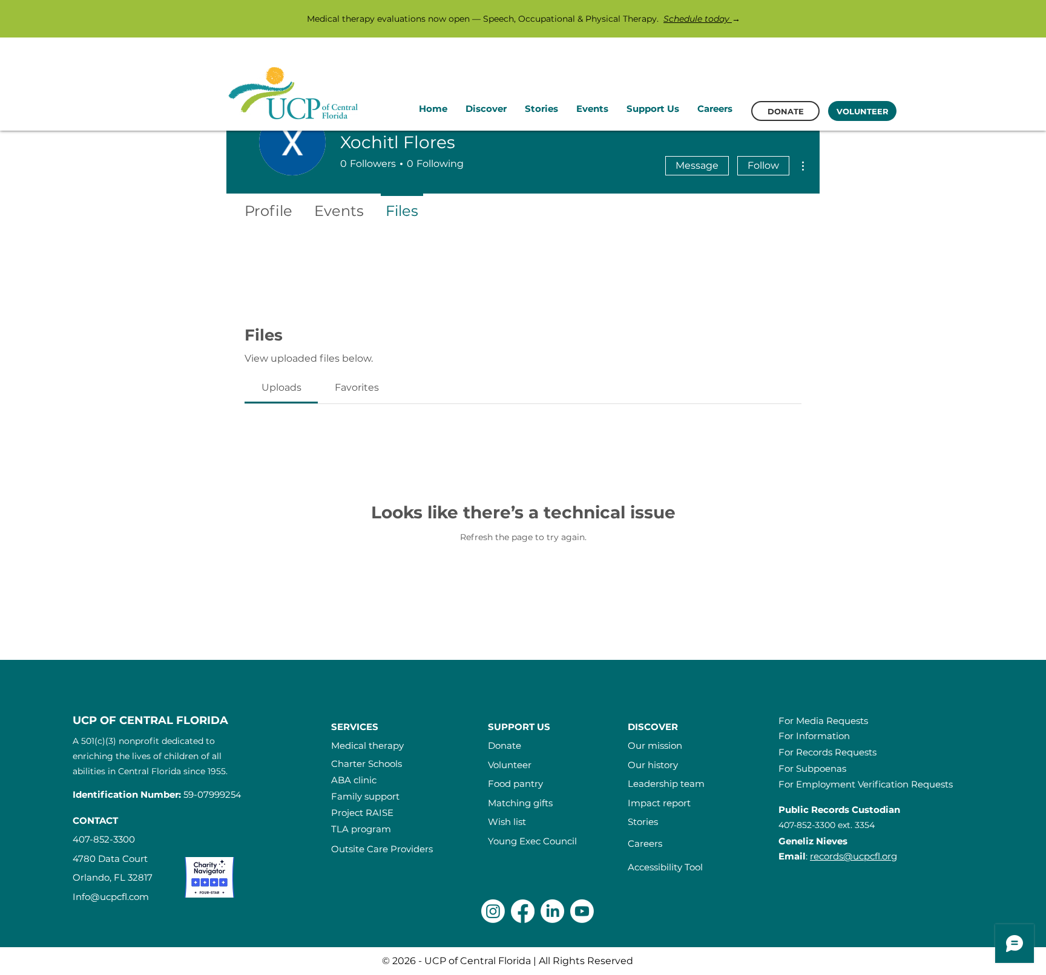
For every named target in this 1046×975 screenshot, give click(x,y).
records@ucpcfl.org (853, 856)
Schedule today (697, 18)
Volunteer (509, 765)
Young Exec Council (532, 841)
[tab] (281, 387)
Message (697, 165)
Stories (643, 821)
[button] (486, 109)
